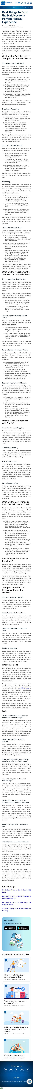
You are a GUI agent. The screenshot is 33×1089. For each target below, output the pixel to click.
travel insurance (23, 688)
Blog (14, 7)
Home (5, 7)
